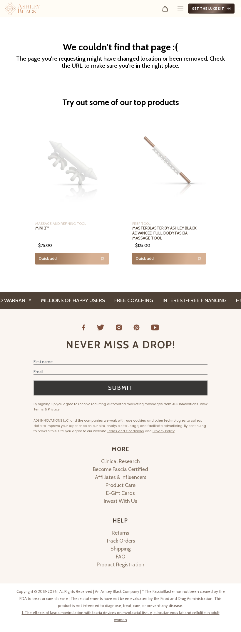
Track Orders (120, 541)
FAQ (120, 556)
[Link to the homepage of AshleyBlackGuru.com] (22, 8)
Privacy (54, 409)
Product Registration (120, 564)
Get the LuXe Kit (208, 8)
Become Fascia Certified (120, 469)
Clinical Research (120, 461)
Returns (120, 533)
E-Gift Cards (120, 493)
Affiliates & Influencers (120, 477)
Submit (120, 387)
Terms (39, 409)
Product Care (120, 485)
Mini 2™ (42, 228)
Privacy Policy (164, 431)
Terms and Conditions (125, 431)
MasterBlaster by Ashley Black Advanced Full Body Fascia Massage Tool (164, 233)
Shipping (121, 548)
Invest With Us (120, 501)
